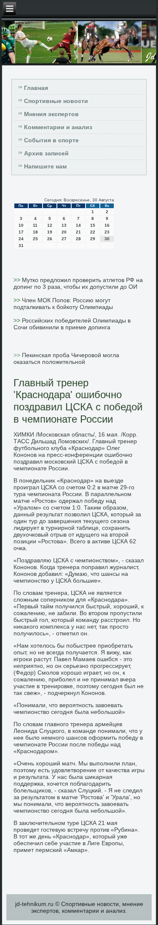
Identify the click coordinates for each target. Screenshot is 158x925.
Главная (36, 87)
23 (107, 232)
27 (64, 238)
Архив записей (46, 153)
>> (17, 280)
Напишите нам (45, 166)
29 (92, 238)
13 (64, 225)
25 (35, 238)
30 (107, 238)
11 (35, 225)
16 (107, 225)
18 (35, 232)
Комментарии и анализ (58, 127)
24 (21, 238)
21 (78, 232)
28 (78, 238)
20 (64, 232)
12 (49, 225)
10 (21, 225)
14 (78, 225)
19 (49, 232)
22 (92, 232)
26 (49, 238)
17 (21, 232)
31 (21, 245)
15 (92, 225)
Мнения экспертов (51, 114)
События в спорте (51, 140)
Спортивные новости (56, 101)
